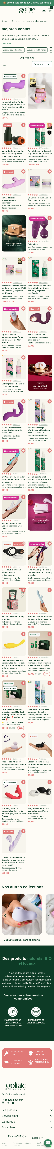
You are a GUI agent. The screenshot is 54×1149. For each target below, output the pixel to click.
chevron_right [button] (48, 915)
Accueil (5, 21)
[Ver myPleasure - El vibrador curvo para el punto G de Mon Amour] (14, 470)
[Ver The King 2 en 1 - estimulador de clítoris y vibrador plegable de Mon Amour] (14, 803)
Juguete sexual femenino (36, 50)
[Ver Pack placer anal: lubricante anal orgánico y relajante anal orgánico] (40, 655)
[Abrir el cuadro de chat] (48, 1143)
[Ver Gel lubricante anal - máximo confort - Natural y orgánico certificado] (40, 470)
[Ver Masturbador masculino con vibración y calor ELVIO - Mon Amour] (14, 144)
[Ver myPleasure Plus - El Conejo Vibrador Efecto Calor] (14, 516)
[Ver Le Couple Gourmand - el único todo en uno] (40, 191)
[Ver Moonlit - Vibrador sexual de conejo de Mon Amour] (40, 608)
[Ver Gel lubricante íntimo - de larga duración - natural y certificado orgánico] (40, 144)
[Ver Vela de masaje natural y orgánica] (14, 608)
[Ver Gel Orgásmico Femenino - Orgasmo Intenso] (14, 376)
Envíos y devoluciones (42, 1144)
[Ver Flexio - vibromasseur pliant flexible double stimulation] (14, 422)
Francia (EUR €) (18, 1136)
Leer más (6, 43)
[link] (3, 1103)
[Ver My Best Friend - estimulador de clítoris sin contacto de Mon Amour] (14, 329)
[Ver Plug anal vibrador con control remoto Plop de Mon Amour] (40, 803)
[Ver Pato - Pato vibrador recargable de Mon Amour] (14, 755)
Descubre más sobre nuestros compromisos (23, 997)
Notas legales (4, 1144)
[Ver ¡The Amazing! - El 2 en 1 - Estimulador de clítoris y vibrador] (40, 563)
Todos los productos (21, 21)
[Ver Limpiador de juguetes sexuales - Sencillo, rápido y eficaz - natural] (40, 705)
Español (38, 1138)
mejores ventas (40, 21)
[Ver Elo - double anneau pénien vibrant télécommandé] (14, 563)
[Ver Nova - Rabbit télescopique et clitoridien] (14, 191)
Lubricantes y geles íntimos (13, 50)
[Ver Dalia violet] (40, 235)
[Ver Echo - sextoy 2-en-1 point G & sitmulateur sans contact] (40, 329)
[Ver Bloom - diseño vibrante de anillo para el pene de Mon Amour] (40, 755)
